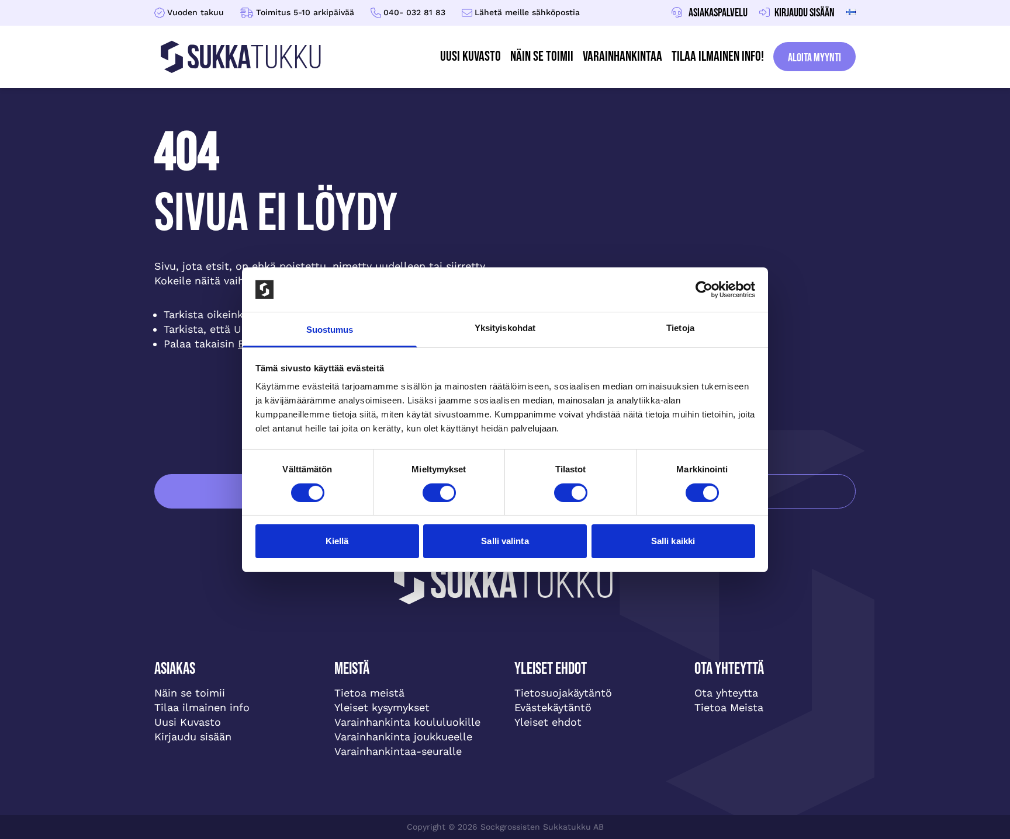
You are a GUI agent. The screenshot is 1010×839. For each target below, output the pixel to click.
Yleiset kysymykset (382, 707)
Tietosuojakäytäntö (563, 693)
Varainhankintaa (622, 56)
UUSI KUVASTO (470, 56)
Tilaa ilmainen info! (718, 56)
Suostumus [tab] (330, 330)
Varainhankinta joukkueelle (403, 736)
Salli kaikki (673, 541)
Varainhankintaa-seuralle (398, 751)
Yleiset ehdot (548, 722)
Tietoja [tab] (680, 328)
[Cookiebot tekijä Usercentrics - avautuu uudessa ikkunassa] (704, 289)
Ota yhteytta (726, 693)
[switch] (439, 492)
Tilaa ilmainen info (202, 707)
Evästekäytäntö (553, 707)
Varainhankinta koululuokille (407, 722)
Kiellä (337, 541)
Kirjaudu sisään (192, 736)
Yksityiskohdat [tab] (505, 328)
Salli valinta (504, 541)
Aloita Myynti (814, 58)
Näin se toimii (541, 56)
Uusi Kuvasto (187, 722)
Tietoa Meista (728, 707)
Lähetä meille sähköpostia (527, 12)
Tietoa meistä (369, 693)
